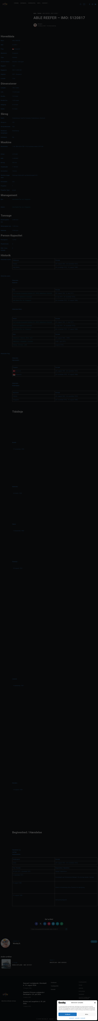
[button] (95, 1003)
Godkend (67, 1014)
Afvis (86, 1014)
